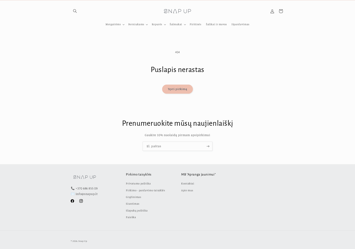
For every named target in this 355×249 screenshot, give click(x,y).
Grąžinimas (133, 196)
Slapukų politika (137, 210)
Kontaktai (187, 183)
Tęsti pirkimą (177, 89)
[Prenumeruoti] (208, 146)
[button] (75, 11)
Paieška (131, 217)
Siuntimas (132, 203)
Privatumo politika (138, 183)
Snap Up (82, 241)
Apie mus (187, 190)
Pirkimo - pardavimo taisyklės (145, 190)
